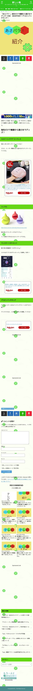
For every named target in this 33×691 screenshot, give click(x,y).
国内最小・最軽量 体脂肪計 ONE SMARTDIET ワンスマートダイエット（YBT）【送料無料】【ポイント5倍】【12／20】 (17, 286)
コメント (4, 430)
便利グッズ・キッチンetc (25, 8)
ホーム (2, 8)
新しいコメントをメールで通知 (10, 465)
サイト (3, 459)
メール (3, 452)
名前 (3, 446)
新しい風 (16, 2)
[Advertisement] (16, 84)
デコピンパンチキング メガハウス (13, 324)
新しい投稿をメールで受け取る (10, 468)
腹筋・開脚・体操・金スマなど (11, 8)
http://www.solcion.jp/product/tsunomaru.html (14, 227)
